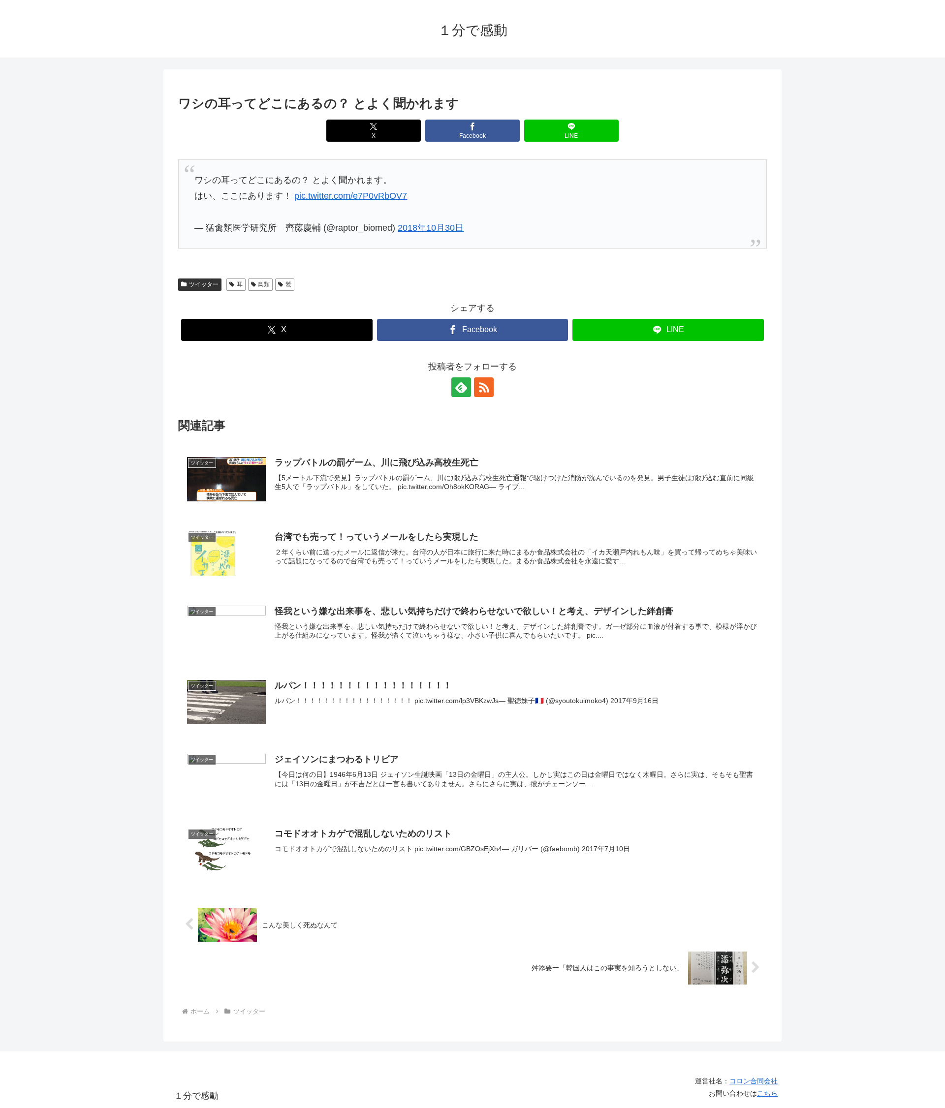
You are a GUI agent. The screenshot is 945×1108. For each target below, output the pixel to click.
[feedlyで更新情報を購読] (461, 387)
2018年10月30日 (431, 228)
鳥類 (264, 284)
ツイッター (204, 284)
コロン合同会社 (753, 1081)
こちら (767, 1093)
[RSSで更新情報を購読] (484, 387)
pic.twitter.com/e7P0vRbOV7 (350, 196)
